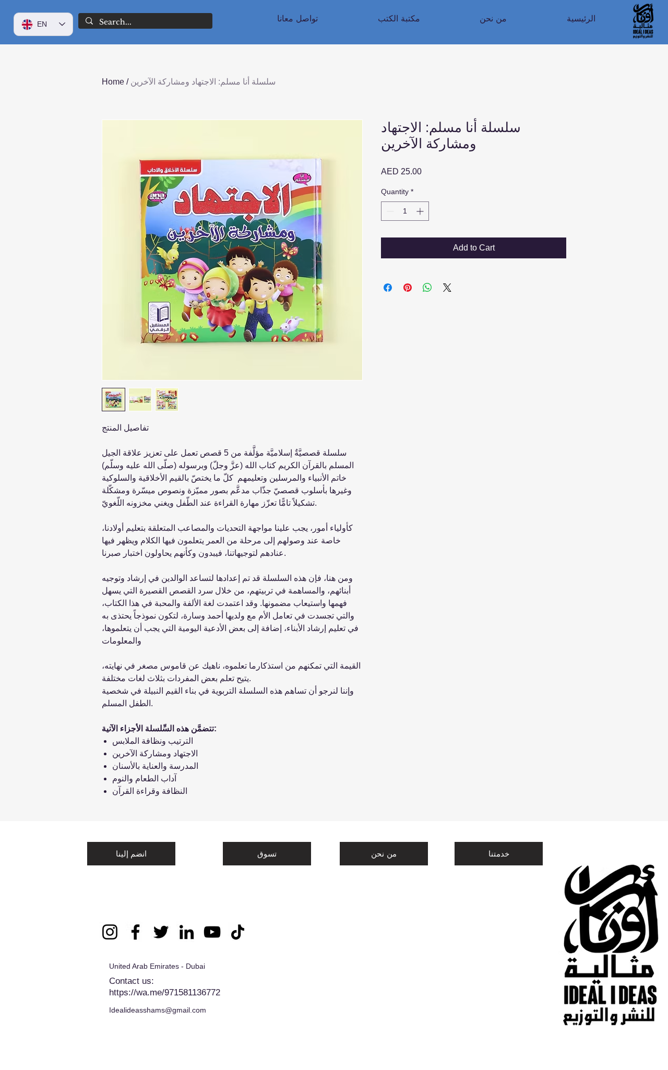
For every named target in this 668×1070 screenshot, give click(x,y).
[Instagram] (110, 932)
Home (113, 81)
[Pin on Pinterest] (407, 287)
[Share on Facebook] (387, 287)
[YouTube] (212, 932)
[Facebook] (135, 932)
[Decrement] (389, 211)
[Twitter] (161, 932)
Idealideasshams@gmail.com (157, 1010)
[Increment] (420, 211)
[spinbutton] (405, 211)
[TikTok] (238, 932)
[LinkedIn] (186, 932)
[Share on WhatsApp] (427, 287)
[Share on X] (447, 287)
